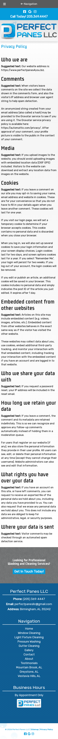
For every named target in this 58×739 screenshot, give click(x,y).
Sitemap (35, 729)
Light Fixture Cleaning (29, 637)
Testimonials (29, 663)
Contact (29, 654)
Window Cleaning (29, 633)
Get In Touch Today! (29, 571)
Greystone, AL (29, 671)
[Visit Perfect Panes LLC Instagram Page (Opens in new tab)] (35, 12)
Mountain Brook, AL (29, 667)
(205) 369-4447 (34, 599)
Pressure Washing (29, 641)
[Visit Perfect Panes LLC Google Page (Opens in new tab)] (29, 12)
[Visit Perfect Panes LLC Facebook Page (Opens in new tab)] (24, 12)
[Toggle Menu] (4, 4)
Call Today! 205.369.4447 (29, 16)
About (29, 659)
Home (29, 628)
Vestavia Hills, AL (29, 676)
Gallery (29, 650)
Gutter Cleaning (29, 646)
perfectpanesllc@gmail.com (33, 604)
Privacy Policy (46, 729)
